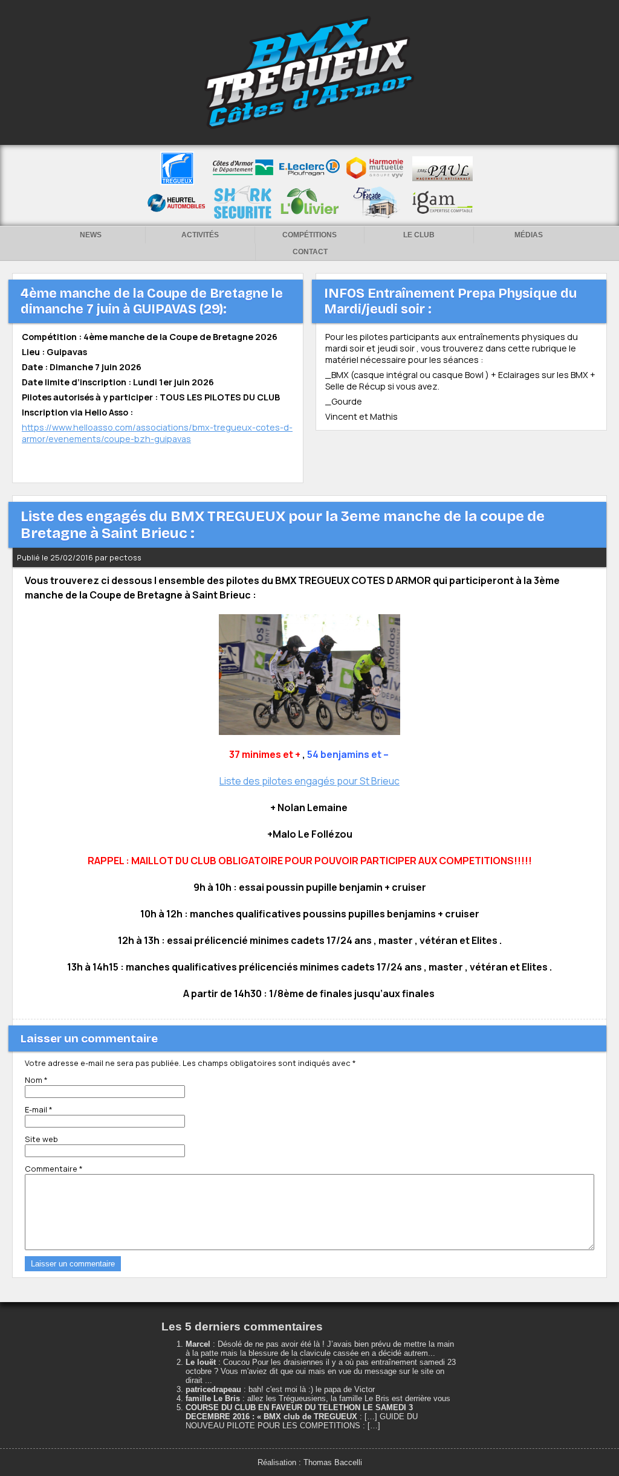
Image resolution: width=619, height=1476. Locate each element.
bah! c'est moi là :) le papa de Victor (311, 1389)
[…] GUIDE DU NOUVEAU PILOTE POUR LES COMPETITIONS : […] (302, 1421)
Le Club (419, 235)
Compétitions (309, 235)
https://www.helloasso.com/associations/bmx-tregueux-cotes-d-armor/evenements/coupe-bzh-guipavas (157, 433)
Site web (41, 1139)
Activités (200, 235)
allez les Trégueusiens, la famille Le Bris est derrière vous (348, 1398)
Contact (310, 252)
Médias (528, 235)
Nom (36, 1079)
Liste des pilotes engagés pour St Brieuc (309, 781)
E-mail (39, 1109)
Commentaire (54, 1168)
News (91, 235)
